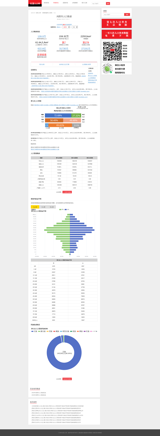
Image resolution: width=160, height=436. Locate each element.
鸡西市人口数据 (64, 16)
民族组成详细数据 (67, 379)
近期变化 (90, 73)
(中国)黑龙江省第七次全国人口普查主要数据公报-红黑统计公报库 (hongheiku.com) (56, 105)
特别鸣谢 (100, 432)
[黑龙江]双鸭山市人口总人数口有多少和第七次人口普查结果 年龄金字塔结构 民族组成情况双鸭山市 (57, 410)
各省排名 (46, 3)
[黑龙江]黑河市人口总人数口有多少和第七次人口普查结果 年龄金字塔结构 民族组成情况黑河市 (56, 408)
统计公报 (84, 3)
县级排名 (65, 3)
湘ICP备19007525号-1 (73, 432)
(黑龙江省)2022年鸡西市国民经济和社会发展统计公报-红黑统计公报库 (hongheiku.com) (65, 91)
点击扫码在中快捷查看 (64, 24)
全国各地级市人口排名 (47, 12)
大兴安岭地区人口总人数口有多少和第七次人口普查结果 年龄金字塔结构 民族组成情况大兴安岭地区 (58, 406)
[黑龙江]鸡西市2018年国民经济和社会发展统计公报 (45, 149)
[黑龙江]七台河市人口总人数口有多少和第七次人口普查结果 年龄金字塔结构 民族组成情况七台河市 (57, 415)
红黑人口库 (35, 3)
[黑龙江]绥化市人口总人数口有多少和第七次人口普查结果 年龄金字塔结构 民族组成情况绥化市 (56, 413)
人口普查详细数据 (67, 192)
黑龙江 (59, 27)
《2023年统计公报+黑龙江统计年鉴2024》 (42, 86)
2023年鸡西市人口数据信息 (39, 395)
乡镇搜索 (75, 3)
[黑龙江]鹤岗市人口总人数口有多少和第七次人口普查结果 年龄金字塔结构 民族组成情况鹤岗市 (56, 417)
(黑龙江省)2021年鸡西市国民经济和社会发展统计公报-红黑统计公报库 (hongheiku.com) (63, 97)
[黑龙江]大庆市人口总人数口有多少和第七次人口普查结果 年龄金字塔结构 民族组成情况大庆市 (56, 422)
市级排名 (56, 3)
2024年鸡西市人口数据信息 (39, 392)
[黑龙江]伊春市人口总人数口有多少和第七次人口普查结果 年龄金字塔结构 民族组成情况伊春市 (56, 420)
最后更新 (81, 432)
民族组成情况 (92, 82)
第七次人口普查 (92, 75)
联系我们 (90, 432)
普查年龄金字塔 (92, 80)
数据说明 (86, 432)
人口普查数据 (92, 78)
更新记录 (95, 432)
